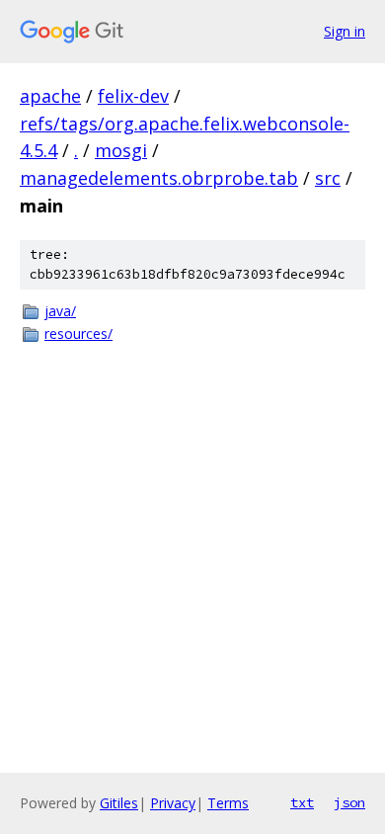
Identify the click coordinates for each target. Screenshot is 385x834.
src (328, 178)
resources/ (78, 333)
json (349, 802)
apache (50, 96)
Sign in (344, 31)
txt (302, 802)
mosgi (121, 150)
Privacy (172, 802)
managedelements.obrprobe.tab (159, 178)
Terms (228, 802)
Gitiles (119, 802)
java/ (60, 310)
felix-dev (133, 96)
